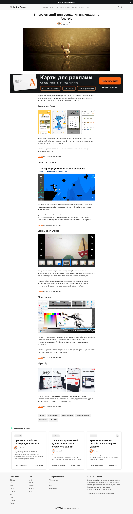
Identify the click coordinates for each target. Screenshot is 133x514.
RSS (50, 486)
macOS (31, 488)
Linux (62, 7)
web (30, 480)
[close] (130, 2)
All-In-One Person (73, 508)
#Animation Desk (53, 415)
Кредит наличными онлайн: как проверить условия (103, 443)
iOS (73, 7)
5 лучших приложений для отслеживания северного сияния (65, 443)
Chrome (81, 7)
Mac (58, 7)
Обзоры (45, 7)
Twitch (51, 483)
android (18, 436)
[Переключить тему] (118, 7)
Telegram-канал (54, 480)
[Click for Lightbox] (66, 122)
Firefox (87, 7)
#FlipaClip (54, 419)
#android (41, 415)
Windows (52, 7)
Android (67, 7)
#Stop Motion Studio (82, 415)
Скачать (40, 156)
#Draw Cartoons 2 (67, 415)
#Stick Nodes (43, 419)
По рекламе (53, 488)
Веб (76, 7)
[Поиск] (121, 7)
